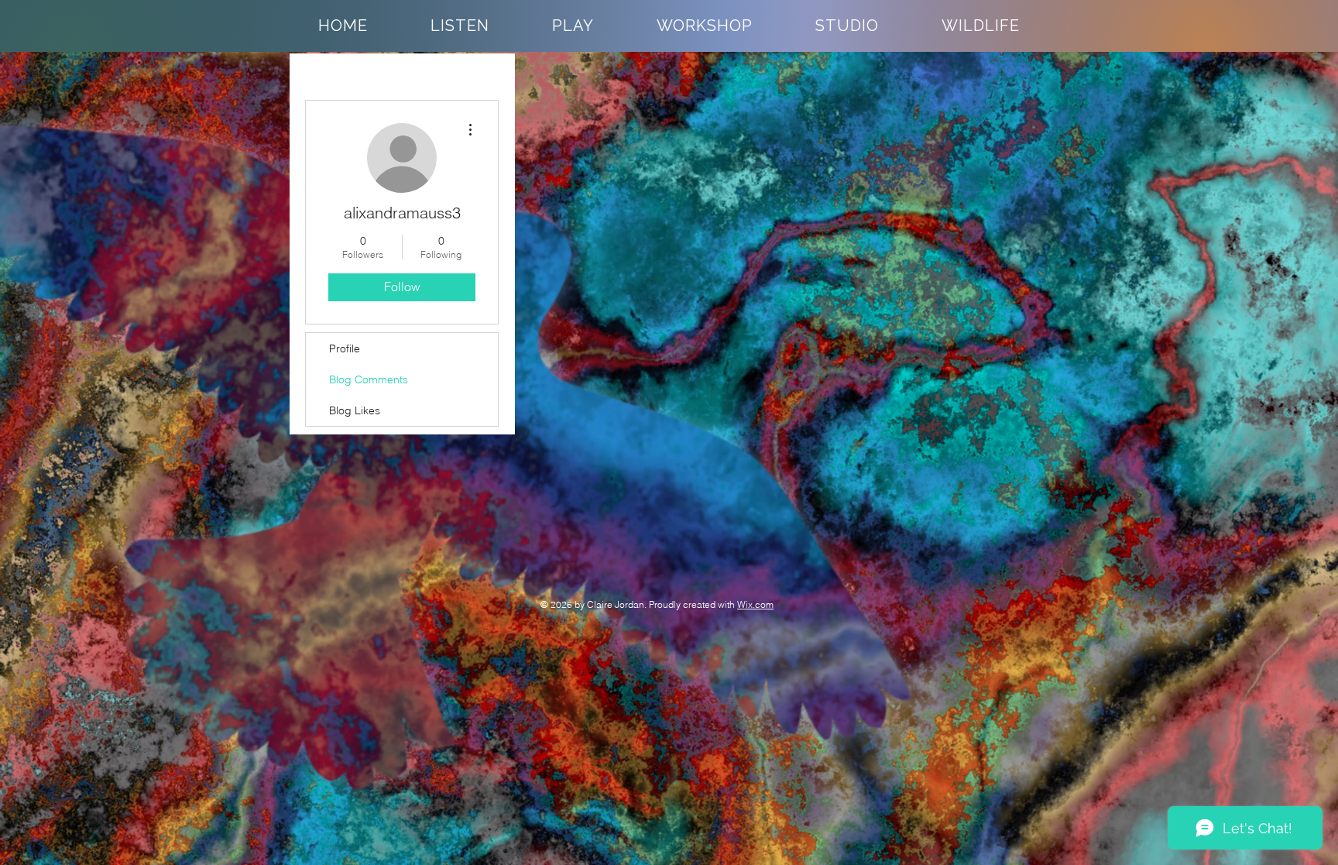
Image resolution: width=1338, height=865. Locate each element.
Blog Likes (354, 410)
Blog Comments (368, 379)
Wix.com (755, 604)
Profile (344, 348)
